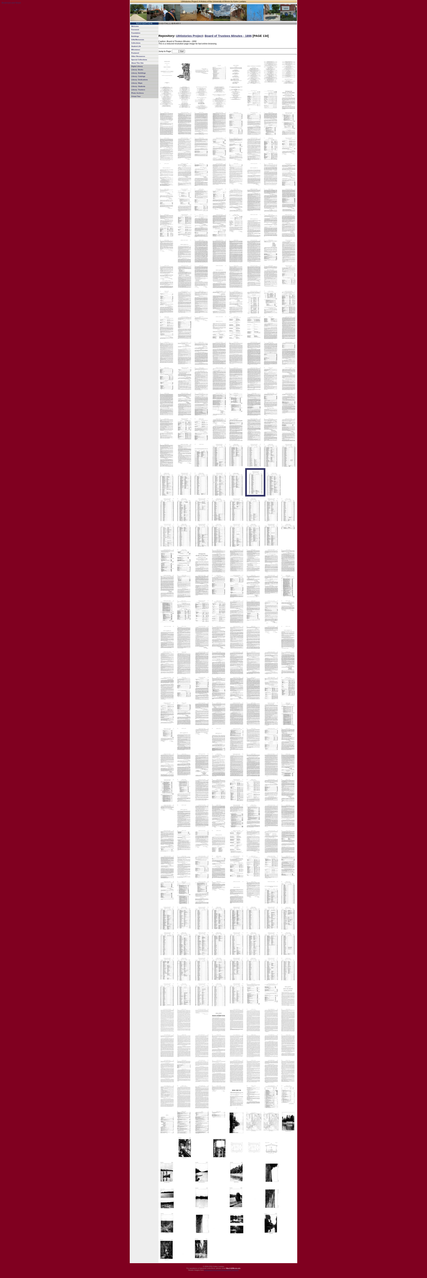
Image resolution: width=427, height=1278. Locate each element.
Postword (135, 53)
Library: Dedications (139, 80)
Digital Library (137, 66)
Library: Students (138, 86)
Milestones (135, 50)
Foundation (135, 33)
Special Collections (139, 60)
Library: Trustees (138, 90)
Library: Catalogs (138, 76)
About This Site (137, 63)
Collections (135, 43)
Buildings (135, 36)
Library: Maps (136, 83)
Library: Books (137, 70)
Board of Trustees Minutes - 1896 (228, 36)
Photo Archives (137, 93)
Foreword (135, 30)
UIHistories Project (189, 36)
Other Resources (138, 56)
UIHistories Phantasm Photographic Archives (221, 1270)
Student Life (136, 46)
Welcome (135, 26)
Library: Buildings (138, 73)
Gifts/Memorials (137, 40)
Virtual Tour (136, 96)
